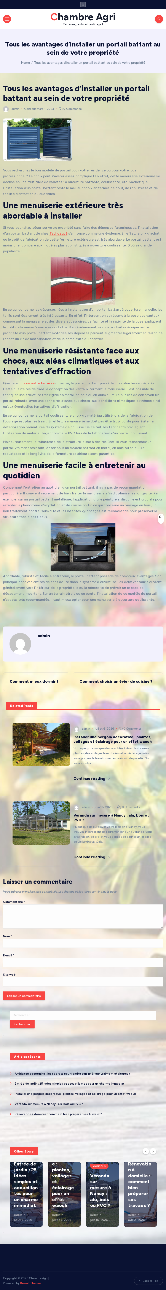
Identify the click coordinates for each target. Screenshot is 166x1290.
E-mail (8, 955)
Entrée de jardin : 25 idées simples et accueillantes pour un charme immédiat (69, 1083)
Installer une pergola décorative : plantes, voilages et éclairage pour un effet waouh (75, 1093)
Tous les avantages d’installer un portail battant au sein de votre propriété (89, 63)
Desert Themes (31, 1283)
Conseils (30, 109)
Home (25, 63)
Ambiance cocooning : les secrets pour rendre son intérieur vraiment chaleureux (72, 1073)
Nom (7, 936)
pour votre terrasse (38, 383)
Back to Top (151, 1280)
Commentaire (14, 901)
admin (15, 109)
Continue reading (89, 778)
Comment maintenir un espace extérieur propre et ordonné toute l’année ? (139, 1184)
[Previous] (146, 1151)
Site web (9, 974)
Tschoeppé (58, 233)
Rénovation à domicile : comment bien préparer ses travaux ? (58, 1114)
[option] (26, 1194)
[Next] (153, 1151)
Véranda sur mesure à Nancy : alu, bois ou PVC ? (49, 1104)
